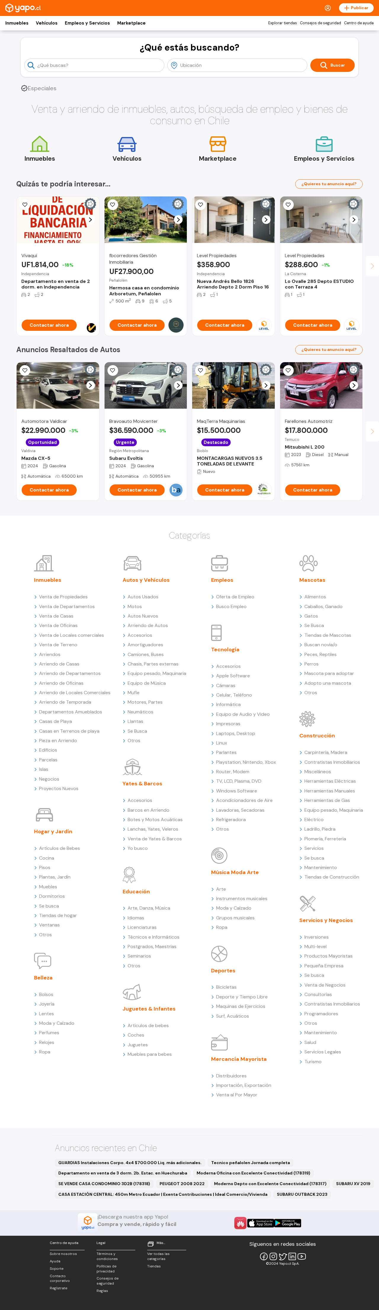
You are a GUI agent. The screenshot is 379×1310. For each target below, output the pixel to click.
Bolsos (46, 994)
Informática (228, 704)
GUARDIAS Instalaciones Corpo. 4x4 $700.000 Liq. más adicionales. (130, 1162)
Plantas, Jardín (54, 877)
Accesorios (140, 635)
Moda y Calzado (56, 1023)
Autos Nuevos (143, 616)
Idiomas (136, 918)
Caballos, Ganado (323, 606)
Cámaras (225, 685)
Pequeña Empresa (323, 966)
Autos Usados (143, 597)
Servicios (314, 848)
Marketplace (131, 23)
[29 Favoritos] (200, 204)
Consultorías (318, 994)
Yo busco (138, 848)
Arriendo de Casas (59, 664)
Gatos (311, 616)
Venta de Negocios (325, 985)
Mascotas (312, 580)
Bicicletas (226, 987)
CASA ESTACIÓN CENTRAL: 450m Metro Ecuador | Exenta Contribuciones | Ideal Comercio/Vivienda (162, 1194)
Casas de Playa (55, 721)
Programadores (321, 1014)
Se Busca (137, 731)
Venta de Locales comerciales (71, 635)
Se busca (49, 906)
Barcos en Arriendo (148, 810)
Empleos (222, 580)
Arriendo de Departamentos (70, 673)
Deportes (223, 970)
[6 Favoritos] (112, 204)
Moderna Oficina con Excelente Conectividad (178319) (253, 1173)
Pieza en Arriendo (58, 740)
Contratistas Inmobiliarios (332, 762)
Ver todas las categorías (158, 1256)
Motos (135, 606)
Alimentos (315, 597)
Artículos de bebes (148, 1025)
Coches (136, 1035)
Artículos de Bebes (59, 848)
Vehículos (46, 23)
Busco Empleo (231, 606)
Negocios (49, 779)
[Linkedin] (292, 1256)
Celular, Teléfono (234, 695)
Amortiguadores (145, 645)
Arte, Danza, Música (149, 908)
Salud (310, 1042)
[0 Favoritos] (112, 370)
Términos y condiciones (107, 1256)
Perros (311, 664)
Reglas (102, 1290)
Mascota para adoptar (329, 673)
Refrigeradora (231, 819)
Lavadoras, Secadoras (240, 810)
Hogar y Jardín (53, 831)
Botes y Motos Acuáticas (155, 819)
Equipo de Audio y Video (243, 714)
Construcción (317, 735)
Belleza (43, 977)
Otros (45, 935)
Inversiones (316, 937)
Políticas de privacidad (106, 1269)
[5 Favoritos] (25, 204)
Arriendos (49, 654)
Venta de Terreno (58, 645)
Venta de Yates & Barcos (155, 839)
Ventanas (49, 925)
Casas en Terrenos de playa (69, 731)
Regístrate (58, 1288)
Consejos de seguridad (320, 23)
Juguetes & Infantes (149, 1008)
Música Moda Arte (235, 872)
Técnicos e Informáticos (153, 937)
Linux (221, 743)
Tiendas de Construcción (331, 877)
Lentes (46, 1014)
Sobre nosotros (63, 1253)
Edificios (48, 750)
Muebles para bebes (150, 1054)
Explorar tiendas (282, 23)
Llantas (135, 721)
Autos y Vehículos (146, 580)
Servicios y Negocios (326, 920)
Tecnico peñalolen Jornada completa (250, 1162)
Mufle (133, 692)
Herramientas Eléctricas (330, 781)
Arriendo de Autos (148, 625)
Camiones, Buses (146, 654)
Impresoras (228, 724)
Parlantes (226, 752)
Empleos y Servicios (87, 23)
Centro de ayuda (359, 23)
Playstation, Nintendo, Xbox (246, 762)
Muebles (48, 887)
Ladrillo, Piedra (319, 829)
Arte (221, 889)
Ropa (44, 1052)
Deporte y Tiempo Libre (242, 997)
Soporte (56, 1268)
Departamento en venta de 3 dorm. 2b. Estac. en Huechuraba (122, 1173)
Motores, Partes (145, 702)
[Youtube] (301, 1256)
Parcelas (48, 760)
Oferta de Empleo (235, 597)
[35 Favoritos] (288, 204)
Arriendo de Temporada (65, 702)
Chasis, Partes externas (153, 664)
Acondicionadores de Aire (244, 800)
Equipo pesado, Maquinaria (157, 673)
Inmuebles (16, 23)
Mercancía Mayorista (239, 1059)
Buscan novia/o (320, 645)
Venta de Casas (56, 616)
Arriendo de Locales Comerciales (74, 692)
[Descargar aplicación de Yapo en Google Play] (287, 1223)
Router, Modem (232, 771)
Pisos (44, 867)
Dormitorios (52, 896)
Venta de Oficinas (58, 625)
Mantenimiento (320, 867)
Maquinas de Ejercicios (240, 1006)
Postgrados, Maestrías (152, 946)
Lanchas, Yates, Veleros (153, 829)
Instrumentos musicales (241, 898)
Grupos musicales (235, 918)
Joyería (46, 1004)
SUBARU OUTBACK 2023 (302, 1194)
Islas (43, 769)
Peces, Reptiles (320, 654)
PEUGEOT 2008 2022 (182, 1183)
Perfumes (49, 1032)
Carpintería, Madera (325, 752)
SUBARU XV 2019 (353, 1183)
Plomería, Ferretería (325, 839)
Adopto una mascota (327, 683)
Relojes (46, 1042)
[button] (90, 219)
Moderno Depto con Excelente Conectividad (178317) (270, 1183)
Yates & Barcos (142, 783)
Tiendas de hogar (58, 915)
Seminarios (139, 956)
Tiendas (154, 1266)
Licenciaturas (142, 927)
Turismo (313, 1061)
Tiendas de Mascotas (327, 635)
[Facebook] (264, 1256)
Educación (136, 891)
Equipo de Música (147, 683)
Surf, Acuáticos (232, 1016)
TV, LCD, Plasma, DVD (238, 781)
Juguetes (138, 1045)
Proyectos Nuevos (58, 788)
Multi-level (315, 946)
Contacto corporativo (60, 1278)
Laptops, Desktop (235, 733)
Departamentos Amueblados (70, 712)
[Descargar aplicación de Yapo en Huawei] (240, 1223)
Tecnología (225, 649)
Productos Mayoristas (328, 956)
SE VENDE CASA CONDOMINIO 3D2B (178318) (104, 1183)
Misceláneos (317, 771)
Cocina (46, 858)
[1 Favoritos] (25, 370)
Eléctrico (314, 819)
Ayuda (55, 1261)
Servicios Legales (322, 1052)
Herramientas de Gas (327, 800)
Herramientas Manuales (329, 791)
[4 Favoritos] (200, 370)
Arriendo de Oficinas (61, 683)
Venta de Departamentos (67, 606)
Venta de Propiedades (63, 597)
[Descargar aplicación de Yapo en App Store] (260, 1223)
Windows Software (236, 791)
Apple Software (233, 676)
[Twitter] (283, 1256)
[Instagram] (273, 1256)
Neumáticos (140, 712)
